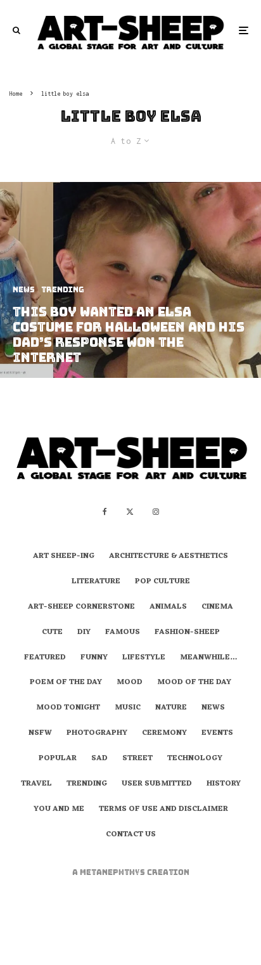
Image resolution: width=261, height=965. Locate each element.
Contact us (131, 835)
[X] (130, 511)
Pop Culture (162, 582)
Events (217, 733)
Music (128, 708)
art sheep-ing (63, 556)
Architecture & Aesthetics (168, 556)
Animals (168, 607)
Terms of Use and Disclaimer (163, 809)
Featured (45, 658)
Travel (36, 784)
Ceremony (164, 733)
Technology (194, 759)
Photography (97, 733)
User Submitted (157, 784)
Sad (99, 759)
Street (137, 759)
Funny (94, 658)
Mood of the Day (194, 683)
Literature (96, 582)
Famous (122, 632)
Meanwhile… (208, 658)
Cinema (217, 607)
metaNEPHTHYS (113, 872)
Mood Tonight (68, 708)
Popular (58, 759)
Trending (87, 784)
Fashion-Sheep (187, 632)
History (224, 784)
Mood (130, 683)
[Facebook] (105, 511)
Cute (52, 632)
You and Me (59, 809)
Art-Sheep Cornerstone (81, 607)
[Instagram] (156, 511)
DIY (84, 632)
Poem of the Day (66, 683)
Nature (171, 708)
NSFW (40, 733)
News (213, 708)
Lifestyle (143, 658)
